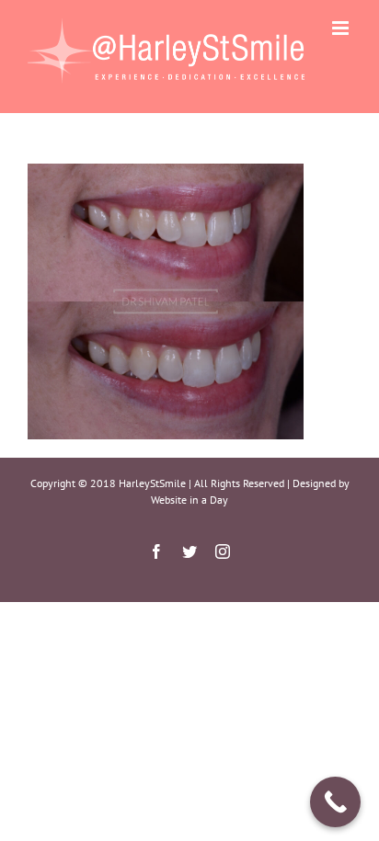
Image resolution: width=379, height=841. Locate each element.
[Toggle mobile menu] (341, 28)
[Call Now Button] (335, 802)
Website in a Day (189, 499)
